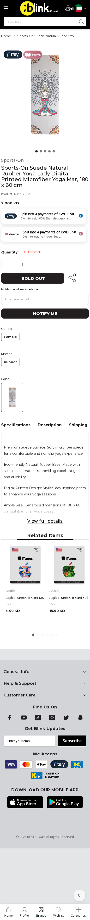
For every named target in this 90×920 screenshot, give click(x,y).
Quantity (8, 252)
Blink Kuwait (36, 837)
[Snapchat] (80, 719)
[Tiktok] (38, 719)
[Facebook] (9, 719)
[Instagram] (52, 719)
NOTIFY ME (45, 313)
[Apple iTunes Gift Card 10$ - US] (25, 565)
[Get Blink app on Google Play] (65, 802)
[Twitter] (66, 719)
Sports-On (12, 160)
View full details (45, 521)
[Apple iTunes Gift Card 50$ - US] (69, 565)
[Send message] (81, 21)
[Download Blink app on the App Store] (25, 802)
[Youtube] (24, 719)
